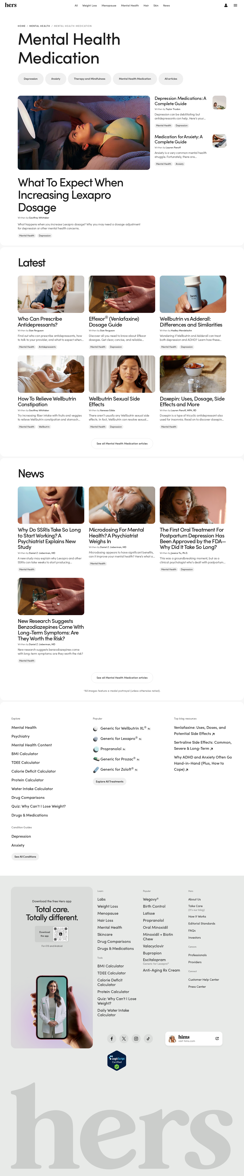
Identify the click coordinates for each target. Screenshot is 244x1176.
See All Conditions (25, 856)
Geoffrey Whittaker (39, 217)
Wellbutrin (44, 426)
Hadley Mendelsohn (181, 330)
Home (22, 26)
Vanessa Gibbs (107, 410)
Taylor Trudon (173, 109)
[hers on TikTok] (148, 1038)
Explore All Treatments (109, 781)
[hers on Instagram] (136, 1038)
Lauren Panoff (173, 147)
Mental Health (130, 5)
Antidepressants (47, 346)
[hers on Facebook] (111, 1038)
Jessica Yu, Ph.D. (179, 553)
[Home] (11, 5)
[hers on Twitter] (123, 1038)
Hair (146, 5)
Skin (155, 5)
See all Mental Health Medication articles (122, 443)
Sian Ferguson (36, 330)
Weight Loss (89, 5)
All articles (171, 78)
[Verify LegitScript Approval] (116, 1060)
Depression (31, 78)
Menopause (109, 5)
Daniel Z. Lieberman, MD (42, 553)
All (76, 5)
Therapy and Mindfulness (89, 78)
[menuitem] (76, 6)
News (166, 5)
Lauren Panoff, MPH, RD (183, 410)
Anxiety (55, 78)
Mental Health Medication (135, 78)
